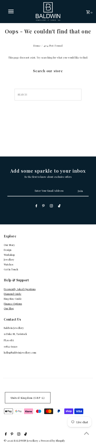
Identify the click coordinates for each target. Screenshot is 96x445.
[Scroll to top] (86, 433)
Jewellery (9, 259)
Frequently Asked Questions (19, 289)
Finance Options (13, 303)
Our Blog (9, 308)
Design (7, 250)
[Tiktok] (59, 206)
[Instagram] (51, 206)
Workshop (9, 254)
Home (37, 45)
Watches (8, 264)
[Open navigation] (12, 11)
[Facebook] (36, 206)
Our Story (9, 245)
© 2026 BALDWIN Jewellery (21, 440)
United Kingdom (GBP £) (28, 397)
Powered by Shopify (53, 440)
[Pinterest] (43, 206)
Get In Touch (11, 269)
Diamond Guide (12, 293)
